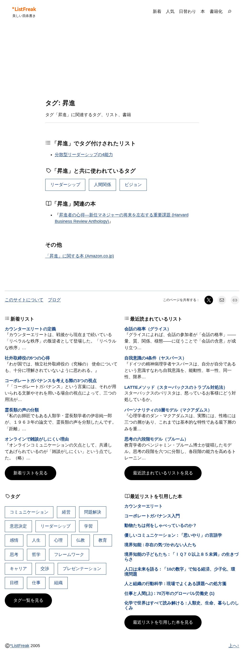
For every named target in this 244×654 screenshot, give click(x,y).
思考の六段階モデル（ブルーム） (156, 439)
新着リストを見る (30, 473)
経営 (66, 512)
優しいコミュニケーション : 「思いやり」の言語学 (173, 535)
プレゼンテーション (82, 568)
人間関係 (102, 184)
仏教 (80, 540)
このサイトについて (24, 299)
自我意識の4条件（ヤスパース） (155, 358)
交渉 (45, 568)
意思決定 (18, 526)
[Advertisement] (122, 61)
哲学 (36, 554)
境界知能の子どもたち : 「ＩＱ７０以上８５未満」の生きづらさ (181, 557)
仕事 (36, 582)
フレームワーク (69, 554)
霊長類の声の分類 (22, 410)
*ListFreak (24, 9)
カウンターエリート (143, 506)
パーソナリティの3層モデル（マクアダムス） (168, 410)
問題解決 (92, 512)
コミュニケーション (29, 512)
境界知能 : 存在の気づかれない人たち (160, 544)
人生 (36, 540)
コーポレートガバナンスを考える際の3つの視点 (51, 380)
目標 (14, 582)
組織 (58, 582)
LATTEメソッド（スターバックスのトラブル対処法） (175, 387)
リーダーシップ (65, 184)
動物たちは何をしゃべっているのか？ (160, 525)
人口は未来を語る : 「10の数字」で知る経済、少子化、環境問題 (179, 571)
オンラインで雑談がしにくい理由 (37, 439)
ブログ (54, 299)
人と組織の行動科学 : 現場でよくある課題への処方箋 (175, 583)
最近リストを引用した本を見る (163, 622)
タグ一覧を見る (28, 600)
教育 (102, 540)
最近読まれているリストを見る (163, 473)
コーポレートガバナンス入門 (152, 516)
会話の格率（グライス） (147, 329)
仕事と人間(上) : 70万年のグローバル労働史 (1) (169, 593)
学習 (88, 526)
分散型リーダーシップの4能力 (84, 154)
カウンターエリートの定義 (30, 329)
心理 (58, 540)
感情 (14, 540)
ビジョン (133, 184)
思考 (14, 554)
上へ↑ (234, 645)
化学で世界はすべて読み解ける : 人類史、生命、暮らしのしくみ (181, 605)
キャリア (18, 568)
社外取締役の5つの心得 (27, 358)
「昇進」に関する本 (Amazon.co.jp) (79, 256)
